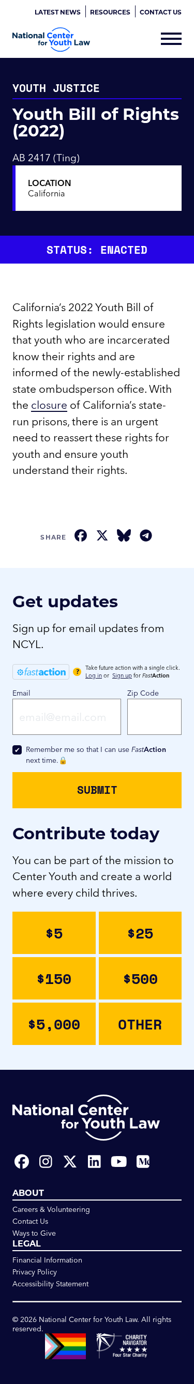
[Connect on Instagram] (46, 1162)
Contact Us (161, 12)
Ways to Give (34, 1233)
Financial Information (47, 1260)
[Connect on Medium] (143, 1162)
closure (49, 404)
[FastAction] (40, 672)
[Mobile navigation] (171, 40)
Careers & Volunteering (51, 1209)
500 (140, 978)
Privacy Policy (34, 1272)
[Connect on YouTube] (119, 1162)
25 (140, 932)
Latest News (58, 12)
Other (140, 1023)
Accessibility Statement (50, 1283)
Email (21, 693)
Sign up (122, 675)
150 (53, 978)
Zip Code (143, 693)
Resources (110, 12)
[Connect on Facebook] (21, 1162)
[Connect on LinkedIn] (94, 1162)
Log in (93, 675)
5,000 (53, 1023)
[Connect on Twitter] (70, 1162)
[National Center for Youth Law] (51, 39)
